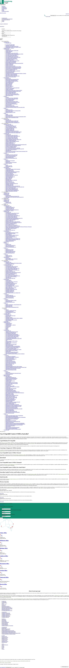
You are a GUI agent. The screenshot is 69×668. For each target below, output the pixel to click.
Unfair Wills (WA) (8, 277)
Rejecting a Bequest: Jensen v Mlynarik (11, 350)
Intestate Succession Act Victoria (10, 251)
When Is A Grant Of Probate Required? (11, 428)
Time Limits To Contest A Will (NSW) (11, 74)
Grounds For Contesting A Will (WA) (11, 273)
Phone (3, 33)
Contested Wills (4, 8)
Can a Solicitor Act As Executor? (10, 356)
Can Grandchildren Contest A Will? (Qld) (12, 138)
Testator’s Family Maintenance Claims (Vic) (12, 227)
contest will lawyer (29, 598)
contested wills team (10, 487)
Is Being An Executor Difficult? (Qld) (11, 158)
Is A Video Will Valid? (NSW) (10, 44)
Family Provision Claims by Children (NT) (12, 120)
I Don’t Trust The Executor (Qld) (10, 156)
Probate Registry (8, 419)
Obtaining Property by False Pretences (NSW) (9, 632)
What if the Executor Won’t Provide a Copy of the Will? (14, 408)
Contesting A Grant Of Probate (10, 380)
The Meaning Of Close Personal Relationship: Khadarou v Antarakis (16, 73)
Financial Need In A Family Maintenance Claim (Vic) (13, 222)
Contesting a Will (6, 133)
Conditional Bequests (9, 339)
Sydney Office (3, 532)
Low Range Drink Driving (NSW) (7, 610)
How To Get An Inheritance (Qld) (11, 147)
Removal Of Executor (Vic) (10, 246)
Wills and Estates (6, 167)
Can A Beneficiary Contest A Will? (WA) (12, 266)
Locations (3, 635)
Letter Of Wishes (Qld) (9, 177)
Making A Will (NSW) (9, 83)
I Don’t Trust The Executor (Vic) (10, 245)
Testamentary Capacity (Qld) (10, 129)
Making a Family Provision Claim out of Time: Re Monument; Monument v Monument (19, 226)
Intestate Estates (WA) (9, 301)
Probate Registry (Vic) (9, 256)
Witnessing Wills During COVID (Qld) (11, 191)
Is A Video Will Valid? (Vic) (10, 208)
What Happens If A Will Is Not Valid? (11, 319)
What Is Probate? (8, 426)
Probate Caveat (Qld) (9, 165)
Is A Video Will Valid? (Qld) (10, 128)
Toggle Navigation (2, 4)
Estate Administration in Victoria (10, 233)
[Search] (2, 22)
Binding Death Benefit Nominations (11, 379)
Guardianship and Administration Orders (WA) (12, 391)
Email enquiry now (65, 666)
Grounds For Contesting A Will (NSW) (11, 69)
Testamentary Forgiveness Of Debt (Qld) (12, 183)
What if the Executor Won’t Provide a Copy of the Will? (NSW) (15, 107)
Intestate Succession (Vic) (9, 250)
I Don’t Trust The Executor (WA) (11, 296)
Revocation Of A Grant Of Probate (11, 420)
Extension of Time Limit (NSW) (10, 65)
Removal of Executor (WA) (10, 297)
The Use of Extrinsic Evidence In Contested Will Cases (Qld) (15, 148)
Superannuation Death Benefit (10, 400)
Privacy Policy (2, 662)
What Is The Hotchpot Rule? (10, 410)
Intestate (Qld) (8, 161)
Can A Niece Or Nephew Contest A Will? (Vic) (13, 215)
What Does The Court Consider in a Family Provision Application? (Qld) (16, 151)
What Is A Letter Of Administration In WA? (12, 307)
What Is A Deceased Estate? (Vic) (11, 240)
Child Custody (4, 620)
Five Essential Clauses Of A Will (10, 390)
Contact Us (67, 13)
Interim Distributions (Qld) (10, 157)
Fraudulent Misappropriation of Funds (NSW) (8, 631)
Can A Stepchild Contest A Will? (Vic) (11, 216)
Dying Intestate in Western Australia (11, 300)
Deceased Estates (6, 77)
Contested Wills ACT (7, 322)
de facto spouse (10, 443)
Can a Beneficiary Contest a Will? (11, 333)
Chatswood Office (4, 577)
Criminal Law (4, 7)
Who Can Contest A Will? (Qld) (10, 152)
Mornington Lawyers (5, 641)
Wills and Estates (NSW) (9, 95)
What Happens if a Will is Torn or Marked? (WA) (13, 292)
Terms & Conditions (8, 662)
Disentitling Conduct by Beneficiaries (11, 342)
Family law (3, 6)
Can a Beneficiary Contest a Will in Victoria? (12, 213)
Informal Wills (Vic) (9, 234)
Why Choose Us (8, 313)
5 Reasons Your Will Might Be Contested (12, 331)
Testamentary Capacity (9, 317)
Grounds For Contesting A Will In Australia (12, 347)
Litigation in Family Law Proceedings (7, 625)
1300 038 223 (2, 26)
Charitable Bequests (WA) (9, 282)
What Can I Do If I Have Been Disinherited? (12, 404)
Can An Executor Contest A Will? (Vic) (11, 217)
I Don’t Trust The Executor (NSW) (11, 103)
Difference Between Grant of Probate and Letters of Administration (16, 417)
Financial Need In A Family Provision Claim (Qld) (13, 145)
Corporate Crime (4, 627)
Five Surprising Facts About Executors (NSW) (12, 102)
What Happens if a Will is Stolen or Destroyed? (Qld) (13, 131)
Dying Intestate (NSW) (9, 109)
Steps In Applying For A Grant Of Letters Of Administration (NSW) (16, 116)
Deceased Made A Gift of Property (11, 62)
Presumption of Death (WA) (10, 290)
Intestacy (5, 108)
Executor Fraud (8, 387)
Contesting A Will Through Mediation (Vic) (12, 219)
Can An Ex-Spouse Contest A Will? (11, 337)
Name (3, 31)
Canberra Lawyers (4, 639)
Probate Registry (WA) (9, 306)
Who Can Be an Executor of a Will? (11, 369)
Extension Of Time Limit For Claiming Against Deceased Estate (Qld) (16, 144)
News (3, 648)
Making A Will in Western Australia (11, 287)
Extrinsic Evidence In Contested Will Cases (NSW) (13, 66)
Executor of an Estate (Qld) (10, 174)
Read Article (2, 493)
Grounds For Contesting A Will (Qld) (11, 146)
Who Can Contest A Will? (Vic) (10, 230)
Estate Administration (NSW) (10, 99)
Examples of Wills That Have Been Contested (12, 386)
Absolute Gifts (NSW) (9, 51)
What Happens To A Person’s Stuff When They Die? (13, 406)
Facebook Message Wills (9, 389)
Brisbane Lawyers (4, 638)
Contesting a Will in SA (5, 617)
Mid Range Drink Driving (6, 609)
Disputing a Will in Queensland (10, 143)
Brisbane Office (4, 548)
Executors (5, 96)
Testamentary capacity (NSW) (10, 45)
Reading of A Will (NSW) (9, 86)
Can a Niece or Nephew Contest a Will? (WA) (12, 268)
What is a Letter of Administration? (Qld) (12, 188)
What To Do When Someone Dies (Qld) (12, 189)
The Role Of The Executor (10, 422)
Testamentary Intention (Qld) (10, 130)
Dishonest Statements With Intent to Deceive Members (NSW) (11, 633)
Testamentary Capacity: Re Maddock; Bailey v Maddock (14, 318)
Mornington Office (4, 563)
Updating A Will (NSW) (9, 89)
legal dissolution (32, 443)
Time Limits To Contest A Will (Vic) (11, 228)
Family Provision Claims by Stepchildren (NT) (12, 122)
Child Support (4, 619)
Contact (3, 10)
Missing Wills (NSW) (9, 84)
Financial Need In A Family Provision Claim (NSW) (13, 67)
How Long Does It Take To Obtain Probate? (12, 418)
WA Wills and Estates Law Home (11, 312)
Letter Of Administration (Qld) (10, 176)
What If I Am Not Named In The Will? (11, 407)
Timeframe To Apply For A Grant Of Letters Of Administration (15, 423)
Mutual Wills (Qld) (8, 179)
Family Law (3, 618)
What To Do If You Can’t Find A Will (11, 411)
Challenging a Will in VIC (6, 615)
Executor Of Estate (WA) (9, 295)
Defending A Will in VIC (9, 220)
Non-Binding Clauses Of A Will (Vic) (11, 236)
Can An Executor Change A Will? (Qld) (11, 154)
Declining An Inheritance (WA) (10, 284)
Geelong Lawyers (4, 640)
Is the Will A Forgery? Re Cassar (10, 315)
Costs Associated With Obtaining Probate (12, 416)
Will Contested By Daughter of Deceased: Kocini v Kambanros (15, 353)
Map (1, 535)
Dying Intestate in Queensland (10, 160)
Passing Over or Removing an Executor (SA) (12, 196)
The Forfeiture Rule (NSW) (10, 72)
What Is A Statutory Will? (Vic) (10, 252)
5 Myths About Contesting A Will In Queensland (13, 169)
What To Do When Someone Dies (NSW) (12, 93)
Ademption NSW (8, 52)
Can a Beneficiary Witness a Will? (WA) (12, 281)
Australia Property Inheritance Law (11, 377)
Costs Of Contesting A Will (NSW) (11, 61)
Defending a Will (6, 201)
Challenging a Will (6, 42)
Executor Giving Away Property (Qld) (11, 155)
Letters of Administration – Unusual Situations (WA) (13, 304)
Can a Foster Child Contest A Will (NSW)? (12, 54)
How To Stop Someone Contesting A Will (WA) (13, 275)
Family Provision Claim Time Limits (11, 344)
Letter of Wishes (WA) (9, 286)
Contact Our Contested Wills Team (11, 310)
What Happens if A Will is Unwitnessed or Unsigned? (14, 405)
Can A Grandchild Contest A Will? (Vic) (12, 214)
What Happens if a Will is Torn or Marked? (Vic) (13, 238)
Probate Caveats (8, 316)
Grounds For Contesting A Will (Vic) (11, 223)
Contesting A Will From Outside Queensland (12, 141)
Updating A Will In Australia (10, 403)
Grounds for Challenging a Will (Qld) (11, 127)
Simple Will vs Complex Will (10, 398)
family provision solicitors (7, 596)
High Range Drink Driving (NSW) (7, 608)
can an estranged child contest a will (19, 598)
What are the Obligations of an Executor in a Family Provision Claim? (16, 367)
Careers (3, 21)
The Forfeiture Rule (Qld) (9, 185)
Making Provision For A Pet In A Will (11, 397)
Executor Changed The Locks (10, 359)
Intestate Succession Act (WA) (10, 302)
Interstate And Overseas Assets (10, 396)
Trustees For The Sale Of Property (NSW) (12, 106)
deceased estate (2, 450)
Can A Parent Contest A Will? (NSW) (11, 58)
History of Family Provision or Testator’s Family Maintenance (15, 392)
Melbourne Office (4, 540)
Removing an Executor (9, 365)
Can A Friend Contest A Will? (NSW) (11, 55)
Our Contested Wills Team (6, 19)
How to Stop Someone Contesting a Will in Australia (13, 349)
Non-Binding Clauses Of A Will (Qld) (11, 180)
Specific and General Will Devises (11, 399)
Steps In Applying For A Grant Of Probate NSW (13, 421)
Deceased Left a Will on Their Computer (12, 383)
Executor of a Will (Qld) (9, 173)
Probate (5, 113)
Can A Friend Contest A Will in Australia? (12, 334)
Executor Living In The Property (10, 361)
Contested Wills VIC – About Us (9, 210)
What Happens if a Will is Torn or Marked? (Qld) (13, 132)
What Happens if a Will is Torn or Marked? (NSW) (13, 47)
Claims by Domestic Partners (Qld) (11, 140)
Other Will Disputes (7, 375)
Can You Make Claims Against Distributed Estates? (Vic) (14, 218)
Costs (6, 340)
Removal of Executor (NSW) (10, 105)
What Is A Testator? (8, 320)
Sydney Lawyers (4, 636)
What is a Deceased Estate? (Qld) (11, 187)
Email (3, 508)
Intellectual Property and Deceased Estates (12, 395)
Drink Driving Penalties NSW (6, 607)
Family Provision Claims (9, 345)
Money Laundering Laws (5, 629)
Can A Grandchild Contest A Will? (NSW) (12, 56)
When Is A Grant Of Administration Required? (12, 427)
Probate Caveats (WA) (9, 305)
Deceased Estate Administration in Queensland (12, 171)
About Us (5, 308)
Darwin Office (3, 584)
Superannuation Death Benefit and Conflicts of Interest (14, 366)
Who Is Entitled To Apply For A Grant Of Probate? (13, 429)
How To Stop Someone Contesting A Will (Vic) (13, 225)
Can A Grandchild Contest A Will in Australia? (12, 335)
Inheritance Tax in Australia (10, 394)
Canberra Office (4, 556)
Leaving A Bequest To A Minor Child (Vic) (12, 235)
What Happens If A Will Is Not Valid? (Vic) (12, 209)
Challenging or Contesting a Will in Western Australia (13, 263)
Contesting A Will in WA (7, 264)
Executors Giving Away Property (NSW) (12, 101)
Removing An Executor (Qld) (10, 182)
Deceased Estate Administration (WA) (11, 283)
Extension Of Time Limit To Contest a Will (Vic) (13, 221)
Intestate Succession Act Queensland (11, 162)
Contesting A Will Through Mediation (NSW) (12, 60)
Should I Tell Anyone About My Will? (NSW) (12, 87)
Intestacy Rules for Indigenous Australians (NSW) (13, 110)
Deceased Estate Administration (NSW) (11, 80)
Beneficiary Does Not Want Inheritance (11, 378)
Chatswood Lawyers (5, 637)
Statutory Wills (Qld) (9, 163)
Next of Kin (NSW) (9, 104)
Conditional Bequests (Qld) (10, 170)
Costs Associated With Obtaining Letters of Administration (14, 415)
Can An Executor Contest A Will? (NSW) (12, 98)
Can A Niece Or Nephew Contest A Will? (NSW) (13, 57)
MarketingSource (4, 36)
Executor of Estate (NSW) (9, 100)
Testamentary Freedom (9, 401)
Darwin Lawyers (4, 642)
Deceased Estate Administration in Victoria (12, 232)
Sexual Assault (4, 604)
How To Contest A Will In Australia (11, 348)
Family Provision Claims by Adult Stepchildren (13, 346)
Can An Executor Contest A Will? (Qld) (11, 137)
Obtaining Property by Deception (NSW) (8, 630)
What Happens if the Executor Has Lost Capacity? (13, 368)
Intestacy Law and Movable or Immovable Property (13, 373)
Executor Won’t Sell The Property (11, 362)
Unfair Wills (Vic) (8, 229)
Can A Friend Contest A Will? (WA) (11, 267)
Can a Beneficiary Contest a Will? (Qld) (11, 135)
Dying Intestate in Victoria (9, 249)
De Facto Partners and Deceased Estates (12, 382)
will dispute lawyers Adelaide (59, 595)
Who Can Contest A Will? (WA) (10, 278)
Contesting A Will (8, 49)
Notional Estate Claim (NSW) (10, 71)
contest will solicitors (10, 598)
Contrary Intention (8, 381)
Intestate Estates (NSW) (9, 111)
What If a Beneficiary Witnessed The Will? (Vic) (13, 239)
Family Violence (4, 621)
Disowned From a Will (9, 384)
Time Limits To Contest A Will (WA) (11, 276)
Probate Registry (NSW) (9, 115)
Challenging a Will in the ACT (6, 614)
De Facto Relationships (5, 622)
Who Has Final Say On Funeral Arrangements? (13, 412)
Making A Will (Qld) (9, 178)
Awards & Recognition (5, 11)
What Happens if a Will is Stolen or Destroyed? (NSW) (14, 90)
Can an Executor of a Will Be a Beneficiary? (12, 357)
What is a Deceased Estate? (10, 409)
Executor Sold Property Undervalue (11, 388)
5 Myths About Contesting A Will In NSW (12, 50)
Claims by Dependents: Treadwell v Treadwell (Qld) (13, 139)
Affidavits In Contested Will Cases (11, 332)
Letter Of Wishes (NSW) (9, 82)
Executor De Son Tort (9, 360)
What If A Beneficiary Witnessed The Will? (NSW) (13, 91)
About (3, 645)
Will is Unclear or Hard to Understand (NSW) (12, 94)
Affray (3, 603)
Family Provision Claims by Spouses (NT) (12, 121)
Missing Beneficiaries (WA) (10, 288)
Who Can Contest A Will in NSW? (11, 76)
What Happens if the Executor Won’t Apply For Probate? (14, 424)
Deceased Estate (8, 326)
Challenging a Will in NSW (6, 613)
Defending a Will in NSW (9, 64)
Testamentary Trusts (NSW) (10, 88)
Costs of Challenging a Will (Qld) (11, 126)
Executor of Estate (8, 244)
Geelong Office (3, 570)
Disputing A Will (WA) (9, 270)
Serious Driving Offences (5, 606)
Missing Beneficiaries (9, 364)
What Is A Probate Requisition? (10, 425)
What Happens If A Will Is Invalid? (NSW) (12, 46)
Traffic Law (3, 605)
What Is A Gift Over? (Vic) (10, 241)
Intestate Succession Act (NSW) (10, 112)
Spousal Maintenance (5, 624)
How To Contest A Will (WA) (10, 274)
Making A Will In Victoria (9, 259)
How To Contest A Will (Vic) (10, 224)
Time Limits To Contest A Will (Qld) (11, 149)
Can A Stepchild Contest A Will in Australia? (12, 336)
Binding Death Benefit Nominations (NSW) (12, 79)
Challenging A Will (6, 205)
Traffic (3, 9)
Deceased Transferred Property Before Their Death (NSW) (14, 63)
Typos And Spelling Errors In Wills (11, 402)
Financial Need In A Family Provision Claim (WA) (13, 272)
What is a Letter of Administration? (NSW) (12, 117)
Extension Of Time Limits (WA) (10, 271)
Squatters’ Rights (8, 351)
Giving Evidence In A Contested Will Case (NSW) (13, 68)
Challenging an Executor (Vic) (10, 207)
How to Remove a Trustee (9, 393)
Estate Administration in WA (10, 285)
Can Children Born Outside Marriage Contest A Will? (13, 338)
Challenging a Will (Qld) (7, 124)
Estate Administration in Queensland (11, 172)
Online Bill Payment (5, 644)
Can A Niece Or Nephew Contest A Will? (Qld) (13, 136)
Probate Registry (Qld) (9, 166)
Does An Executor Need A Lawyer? (11, 358)
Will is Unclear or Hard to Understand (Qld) (12, 190)
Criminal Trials (4, 602)
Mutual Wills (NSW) (9, 85)
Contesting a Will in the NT (6, 616)
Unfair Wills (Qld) (8, 150)
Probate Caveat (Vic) (9, 255)
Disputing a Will (8, 343)
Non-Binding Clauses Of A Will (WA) (11, 289)
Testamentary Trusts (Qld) (9, 184)
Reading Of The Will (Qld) (10, 181)
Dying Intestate (8, 372)
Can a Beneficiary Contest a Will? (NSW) (12, 53)
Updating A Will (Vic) (9, 237)
